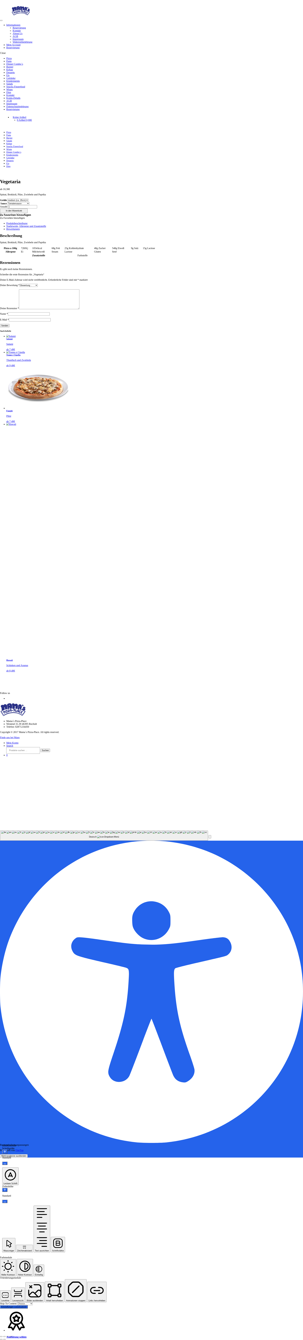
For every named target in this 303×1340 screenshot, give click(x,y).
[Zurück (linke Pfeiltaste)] (1, 1339)
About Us (17, 33)
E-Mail (4, 319)
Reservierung (19, 27)
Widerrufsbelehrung (22, 42)
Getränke (10, 78)
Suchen (45, 750)
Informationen (13, 25)
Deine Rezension (9, 308)
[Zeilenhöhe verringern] (4, 1201)
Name (4, 313)
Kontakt (17, 30)
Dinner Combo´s (14, 64)
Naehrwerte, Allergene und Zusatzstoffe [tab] (26, 226)
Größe (3, 200)
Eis (7, 75)
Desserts (10, 72)
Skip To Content (8, 1303)
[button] (15, 215)
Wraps (9, 89)
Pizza (9, 58)
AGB (15, 36)
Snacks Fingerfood (15, 86)
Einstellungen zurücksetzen (14, 1307)
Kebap (9, 69)
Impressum (18, 39)
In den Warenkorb (14, 211)
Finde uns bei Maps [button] (10, 737)
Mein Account (13, 44)
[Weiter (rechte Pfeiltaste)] (4, 1339)
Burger (9, 66)
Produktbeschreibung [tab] (16, 223)
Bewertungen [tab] (13, 229)
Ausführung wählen (17, 1337)
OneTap (19, 1150)
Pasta (9, 61)
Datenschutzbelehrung (17, 106)
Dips (8, 92)
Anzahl (3, 206)
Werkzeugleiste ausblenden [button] (13, 1156)
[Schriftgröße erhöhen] (4, 1152)
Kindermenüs (13, 81)
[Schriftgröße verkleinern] (4, 1163)
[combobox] (104, 836)
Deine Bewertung (10, 285)
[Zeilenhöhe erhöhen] (4, 1190)
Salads (9, 83)
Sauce (3, 203)
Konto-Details (13, 98)
